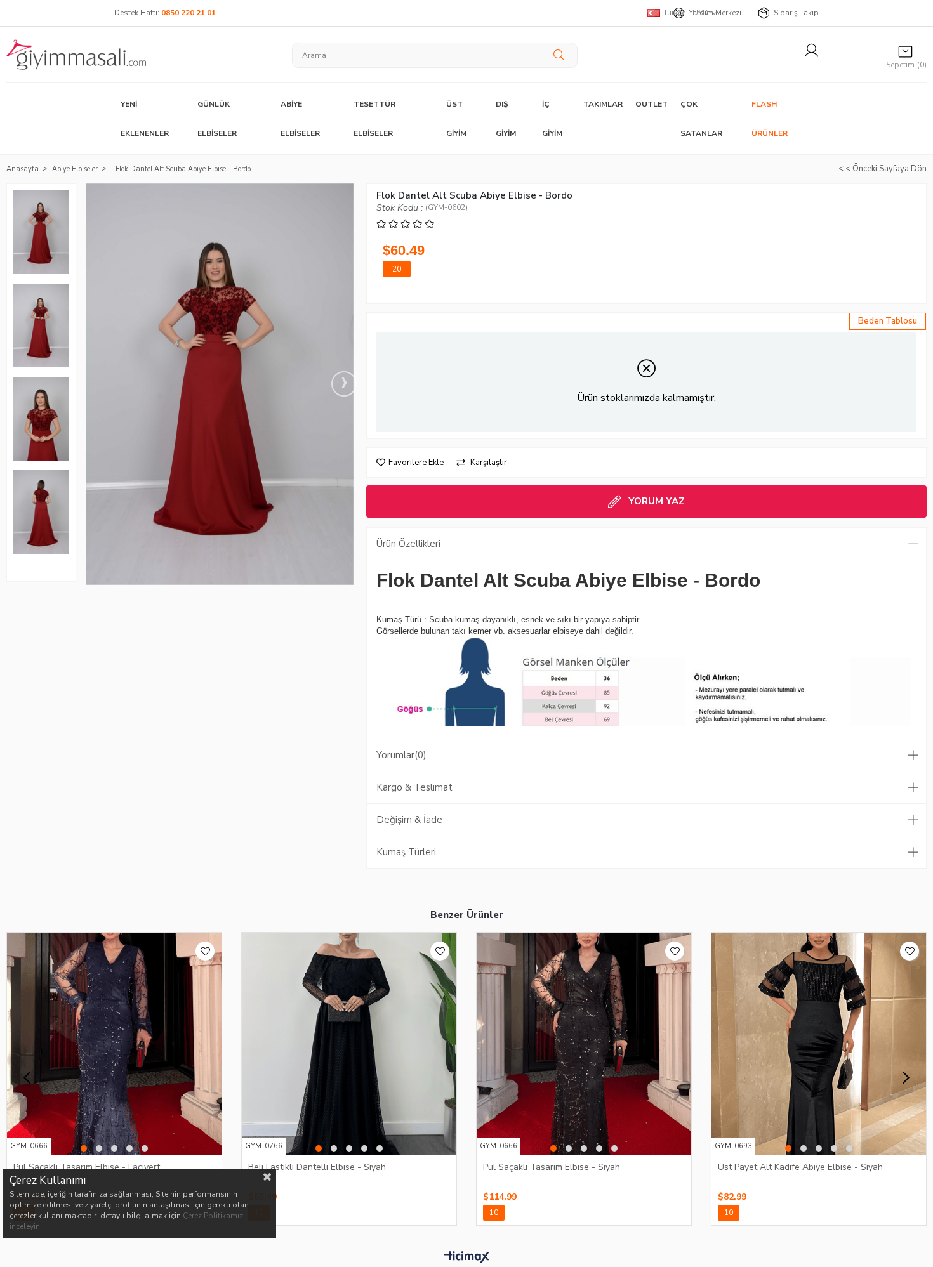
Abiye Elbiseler (300, 118)
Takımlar (603, 104)
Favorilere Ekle (205, 951)
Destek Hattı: (165, 13)
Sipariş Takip (796, 13)
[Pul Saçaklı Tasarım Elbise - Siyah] (584, 1044)
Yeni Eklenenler (145, 118)
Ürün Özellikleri (408, 543)
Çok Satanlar (701, 118)
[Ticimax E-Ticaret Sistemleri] (466, 1257)
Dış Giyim (506, 118)
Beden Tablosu (887, 321)
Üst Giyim (456, 118)
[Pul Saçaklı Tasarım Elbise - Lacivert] (114, 1044)
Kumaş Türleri (406, 852)
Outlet (651, 104)
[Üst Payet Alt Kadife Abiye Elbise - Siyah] (818, 1044)
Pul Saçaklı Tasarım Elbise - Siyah (551, 1167)
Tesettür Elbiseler (374, 118)
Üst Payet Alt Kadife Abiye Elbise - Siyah (800, 1167)
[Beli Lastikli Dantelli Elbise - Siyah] (349, 1044)
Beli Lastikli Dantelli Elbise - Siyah (317, 1167)
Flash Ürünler (769, 118)
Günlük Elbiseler (217, 118)
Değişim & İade (409, 819)
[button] (83, 1148)
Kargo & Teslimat (414, 787)
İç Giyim (552, 118)
